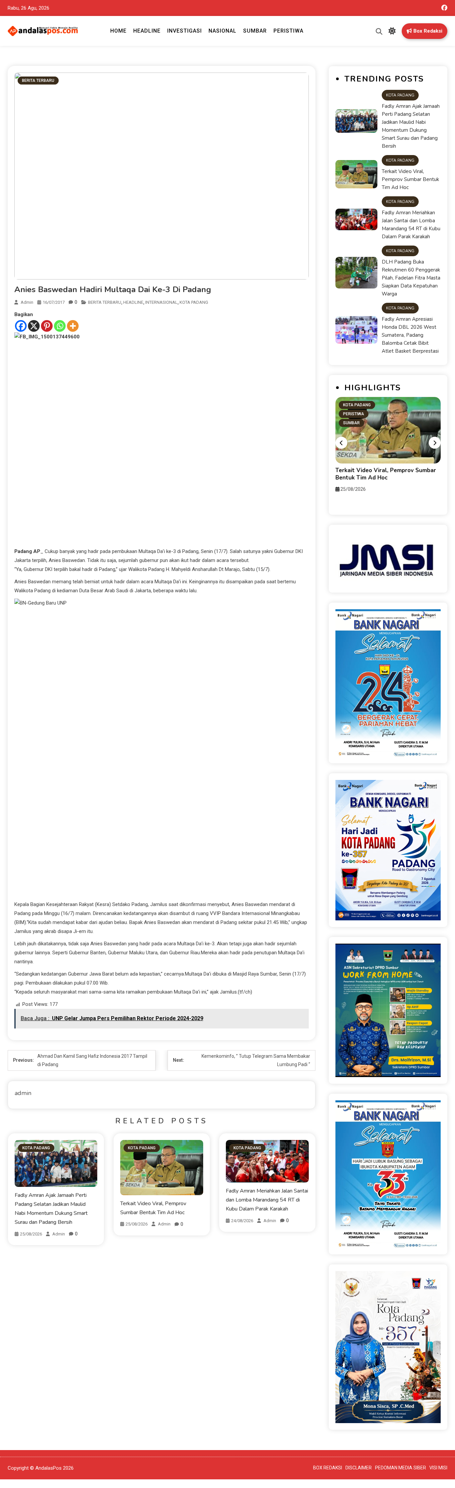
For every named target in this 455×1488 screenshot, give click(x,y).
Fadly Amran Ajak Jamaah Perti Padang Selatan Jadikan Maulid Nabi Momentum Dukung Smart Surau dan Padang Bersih (411, 126)
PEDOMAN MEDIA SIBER (400, 1467)
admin (27, 302)
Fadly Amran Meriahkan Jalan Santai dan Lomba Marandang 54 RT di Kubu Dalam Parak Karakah (267, 1199)
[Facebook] (21, 326)
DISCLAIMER (358, 1467)
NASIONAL (222, 31)
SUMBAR (255, 31)
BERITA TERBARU (38, 80)
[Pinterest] (47, 326)
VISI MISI (438, 1467)
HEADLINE (147, 31)
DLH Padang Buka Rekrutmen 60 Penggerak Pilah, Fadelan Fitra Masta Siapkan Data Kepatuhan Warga (411, 278)
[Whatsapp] (60, 326)
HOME (118, 31)
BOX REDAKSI (327, 1467)
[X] (34, 326)
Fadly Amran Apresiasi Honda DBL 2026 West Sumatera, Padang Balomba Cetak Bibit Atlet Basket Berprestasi (410, 335)
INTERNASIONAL (161, 302)
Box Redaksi (427, 31)
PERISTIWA (288, 31)
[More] (73, 326)
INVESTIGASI (184, 31)
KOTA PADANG (194, 302)
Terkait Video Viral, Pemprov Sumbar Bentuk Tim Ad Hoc (410, 179)
